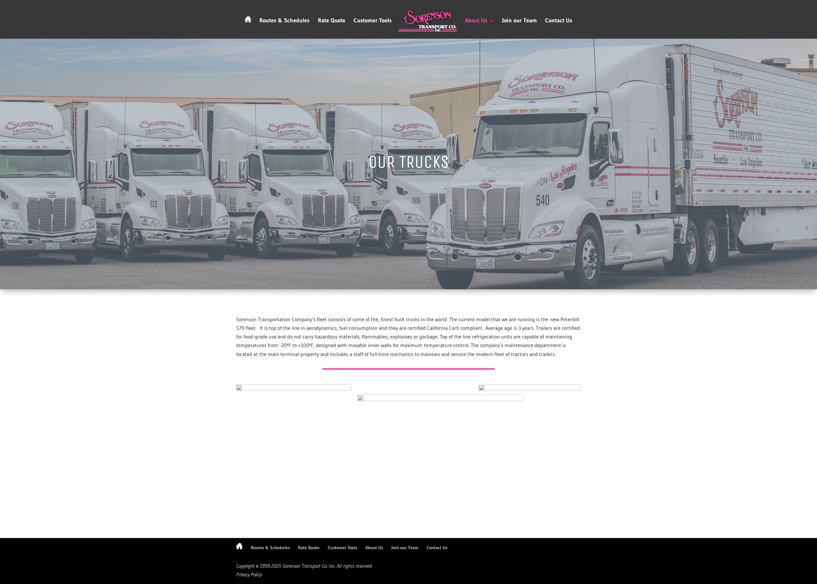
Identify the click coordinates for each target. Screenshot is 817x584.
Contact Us (558, 21)
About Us (476, 21)
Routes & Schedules (284, 21)
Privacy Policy (249, 574)
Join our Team (519, 21)
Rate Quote (331, 21)
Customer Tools (373, 21)
